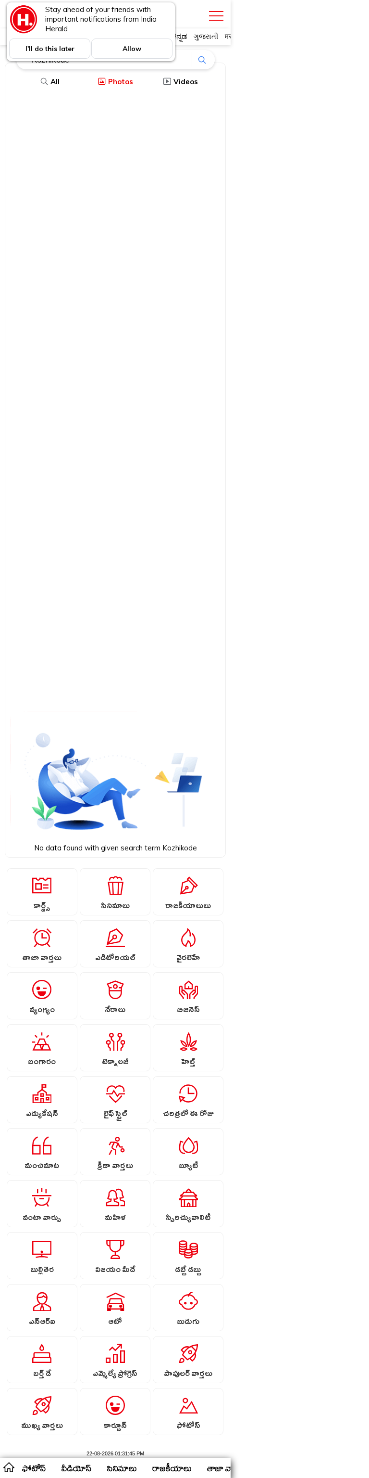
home (8, 1467)
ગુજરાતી (206, 36)
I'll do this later (49, 48)
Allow (132, 48)
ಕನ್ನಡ (179, 36)
